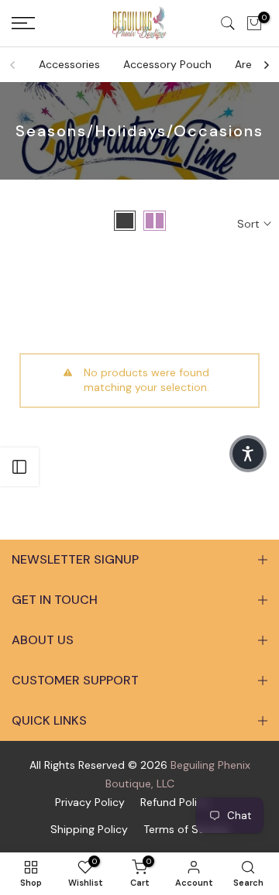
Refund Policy (174, 802)
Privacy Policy (90, 802)
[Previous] (13, 65)
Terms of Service (186, 829)
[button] (248, 453)
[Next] (266, 65)
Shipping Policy (89, 829)
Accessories (69, 64)
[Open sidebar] (19, 467)
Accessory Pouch (167, 64)
